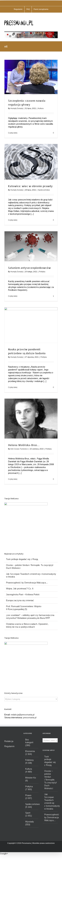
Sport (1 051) (28, 814)
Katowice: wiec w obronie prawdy (30, 186)
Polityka (42, 272)
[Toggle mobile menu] (56, 17)
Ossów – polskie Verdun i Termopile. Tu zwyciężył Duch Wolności (50, 780)
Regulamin (9, 746)
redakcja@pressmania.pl (22, 714)
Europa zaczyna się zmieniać (20, 600)
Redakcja (8, 741)
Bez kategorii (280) (29, 742)
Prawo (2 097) (28, 796)
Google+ (4, 853)
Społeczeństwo (44, 190)
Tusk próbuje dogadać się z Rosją (22, 559)
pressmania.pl (29, 717)
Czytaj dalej (12, 133)
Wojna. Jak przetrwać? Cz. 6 (19, 588)
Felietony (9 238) (29, 761)
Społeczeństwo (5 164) (31, 805)
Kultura (41, 108)
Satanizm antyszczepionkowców (29, 267)
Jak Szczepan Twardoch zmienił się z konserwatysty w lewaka (50, 801)
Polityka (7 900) (29, 788)
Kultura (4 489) (28, 770)
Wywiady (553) (29, 823)
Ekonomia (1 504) (30, 752)
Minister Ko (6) (30, 779)
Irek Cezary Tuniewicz (19, 449)
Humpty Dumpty (17, 108)
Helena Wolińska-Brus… (24, 445)
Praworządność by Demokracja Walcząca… (27, 582)
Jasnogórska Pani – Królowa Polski (22, 594)
